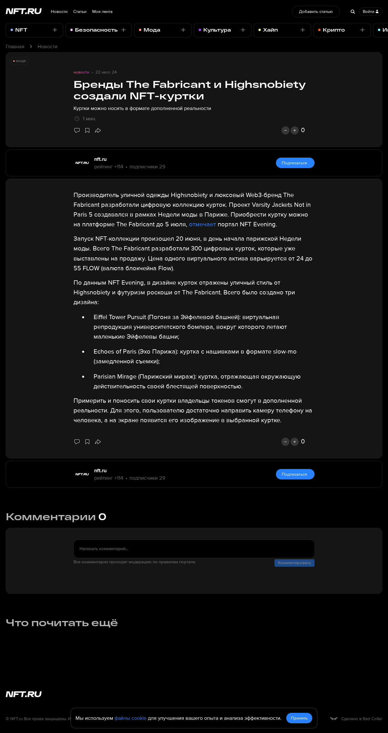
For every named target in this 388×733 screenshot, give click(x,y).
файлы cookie (130, 718)
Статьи (79, 11)
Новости (59, 11)
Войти (368, 11)
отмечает (202, 224)
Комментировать (294, 562)
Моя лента (102, 11)
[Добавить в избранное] (87, 130)
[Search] (352, 11)
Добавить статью (316, 11)
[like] (295, 130)
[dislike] (285, 130)
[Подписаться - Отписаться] (54, 29)
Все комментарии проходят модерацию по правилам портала (134, 561)
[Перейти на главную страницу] (24, 11)
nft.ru (100, 159)
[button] (97, 130)
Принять (299, 718)
